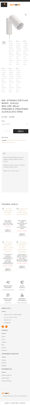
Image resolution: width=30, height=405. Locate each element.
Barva (3, 121)
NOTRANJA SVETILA (12, 140)
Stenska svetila (11, 142)
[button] (25, 4)
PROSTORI (22, 140)
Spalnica (4, 142)
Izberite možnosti (22, 234)
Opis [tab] (4, 153)
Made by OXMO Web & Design (15, 403)
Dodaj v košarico (21, 131)
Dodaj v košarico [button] (8, 230)
